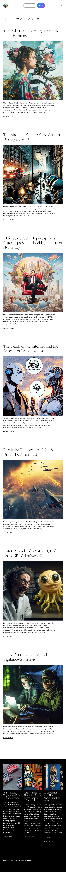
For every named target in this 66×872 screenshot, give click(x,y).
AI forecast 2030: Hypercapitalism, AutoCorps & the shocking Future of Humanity (32, 242)
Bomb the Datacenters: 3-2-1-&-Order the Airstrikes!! (29, 452)
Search (41, 5)
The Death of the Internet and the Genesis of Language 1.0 (30, 348)
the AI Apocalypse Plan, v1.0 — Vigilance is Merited (28, 656)
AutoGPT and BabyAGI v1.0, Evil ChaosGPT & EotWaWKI (29, 553)
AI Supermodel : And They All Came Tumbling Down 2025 (52, 796)
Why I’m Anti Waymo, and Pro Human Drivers (11, 795)
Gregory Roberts (18, 860)
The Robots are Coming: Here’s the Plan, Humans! (31, 33)
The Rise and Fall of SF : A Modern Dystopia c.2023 (31, 136)
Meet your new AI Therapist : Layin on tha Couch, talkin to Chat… (32, 796)
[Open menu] (62, 6)
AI (29, 860)
